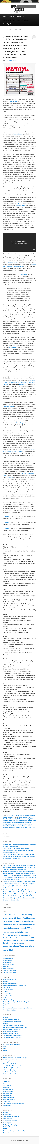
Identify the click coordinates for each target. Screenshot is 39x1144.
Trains (23, 826)
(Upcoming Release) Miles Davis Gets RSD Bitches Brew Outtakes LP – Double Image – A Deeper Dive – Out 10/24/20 (19, 878)
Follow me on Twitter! (9, 1064)
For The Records (8, 990)
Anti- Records (7, 1085)
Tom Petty (31, 940)
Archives (11, 16)
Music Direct (6, 966)
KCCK (4, 1046)
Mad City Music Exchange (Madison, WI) (15, 1027)
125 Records (6, 1081)
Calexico (10, 918)
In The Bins (19, 815)
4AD (4, 1083)
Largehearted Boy (8, 996)
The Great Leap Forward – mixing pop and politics (17, 1008)
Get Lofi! (5, 992)
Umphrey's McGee (18, 943)
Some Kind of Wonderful (18, 824)
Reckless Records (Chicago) (11, 1033)
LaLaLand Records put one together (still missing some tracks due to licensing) (19, 382)
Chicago (32, 918)
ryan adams (7, 940)
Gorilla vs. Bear (7, 994)
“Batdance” (10, 478)
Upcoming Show (26, 946)
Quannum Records (8, 1097)
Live (27, 928)
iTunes (14, 928)
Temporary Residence (9, 970)
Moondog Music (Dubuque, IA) (12, 1029)
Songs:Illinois (7, 1004)
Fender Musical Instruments (11, 1117)
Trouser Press (7, 1133)
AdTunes (5, 1112)
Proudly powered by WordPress (19, 1140)
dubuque (31, 921)
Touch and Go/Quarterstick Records (13, 1103)
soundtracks (28, 824)
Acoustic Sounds (8, 958)
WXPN (5, 1051)
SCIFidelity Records (9, 1099)
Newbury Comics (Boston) (10, 1031)
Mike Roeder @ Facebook (10, 1068)
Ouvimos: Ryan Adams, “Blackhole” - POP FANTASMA (19, 882)
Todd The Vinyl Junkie (9, 972)
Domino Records (8, 1091)
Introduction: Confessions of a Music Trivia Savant (16, 20)
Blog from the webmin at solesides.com (14, 986)
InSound (5, 1023)
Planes (9, 822)
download (24, 921)
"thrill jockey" (9, 914)
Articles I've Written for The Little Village (15, 1058)
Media (24, 815)
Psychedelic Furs (24, 822)
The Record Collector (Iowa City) (12, 1037)
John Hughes (13, 101)
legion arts (20, 928)
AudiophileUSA (7, 960)
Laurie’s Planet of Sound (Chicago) (13, 1025)
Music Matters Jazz (8, 968)
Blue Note (6, 1087)
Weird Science (20, 827)
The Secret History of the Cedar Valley (14, 1131)
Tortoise (6, 943)
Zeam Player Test (7, 24)
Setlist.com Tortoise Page (10, 1074)
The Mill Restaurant (17, 940)
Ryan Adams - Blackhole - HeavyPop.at (14, 890)
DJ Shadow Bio (20, 16)
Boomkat (5, 1017)
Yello (26, 827)
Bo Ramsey (27, 914)
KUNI (4, 1049)
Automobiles (22, 817)
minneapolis (13, 932)
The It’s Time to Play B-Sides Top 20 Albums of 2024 (18, 854)
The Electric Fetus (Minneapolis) (12, 1035)
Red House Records (9, 938)
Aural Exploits (7, 962)
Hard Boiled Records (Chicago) (12, 1021)
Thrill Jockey (7, 1101)
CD (18, 819)
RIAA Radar (6, 1129)
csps (5, 921)
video (4, 950)
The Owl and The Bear (9, 1010)
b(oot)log (5, 981)
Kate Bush (19, 820)
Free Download (8, 924)
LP (31, 928)
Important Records (8, 964)
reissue (17, 938)
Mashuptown (6, 998)
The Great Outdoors (16, 826)
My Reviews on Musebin (10, 1072)
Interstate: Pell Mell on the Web (12, 1066)
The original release (8, 406)
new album (25, 932)
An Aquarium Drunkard (9, 979)
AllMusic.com (7, 1114)
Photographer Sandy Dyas (10, 1125)
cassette (14, 819)
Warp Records (7, 1105)
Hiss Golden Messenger (21, 924)
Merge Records (7, 1093)
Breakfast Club (7, 819)
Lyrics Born (6, 932)
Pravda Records (7, 1095)
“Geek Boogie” (20, 423)
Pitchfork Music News (9, 1127)
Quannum (15, 935)
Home (5, 16)
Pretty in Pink (15, 822)
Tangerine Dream (20, 205)
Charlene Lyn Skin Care (10, 1060)
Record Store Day (25, 935)
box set (28, 817)
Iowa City (7, 928)
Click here (6, 516)
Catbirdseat (6, 988)
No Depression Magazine (10, 1121)
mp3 (19, 931)
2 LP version (12, 347)
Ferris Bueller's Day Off (25, 819)
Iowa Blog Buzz (7, 1119)
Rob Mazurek (27, 938)
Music (28, 815)
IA (31, 924)
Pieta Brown (8, 935)
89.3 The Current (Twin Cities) (11, 1044)
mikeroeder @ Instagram (10, 1070)
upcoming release (8, 827)
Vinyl (12, 817)
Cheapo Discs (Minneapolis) (11, 1019)
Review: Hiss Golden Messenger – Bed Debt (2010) (17, 896)
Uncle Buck (29, 826)
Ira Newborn (22, 384)
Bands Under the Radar (9, 983)
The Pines (26, 940)
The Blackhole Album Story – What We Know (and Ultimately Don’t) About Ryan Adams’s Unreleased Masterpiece (18, 886)
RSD (32, 938)
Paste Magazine (7, 1123)
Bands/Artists (12, 815)
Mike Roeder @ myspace (10, 1000)
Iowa (33, 924)
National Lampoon (18, 134)
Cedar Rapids (23, 918)
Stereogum (6, 1006)
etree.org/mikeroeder (9, 1062)
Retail (9, 817)
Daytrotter (15, 921)
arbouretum (19, 915)
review (22, 938)
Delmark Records (8, 1089)
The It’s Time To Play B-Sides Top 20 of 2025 (16, 848)
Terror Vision (19, 203)
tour (11, 943)
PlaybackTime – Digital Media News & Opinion (16, 1002)
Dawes (9, 921)
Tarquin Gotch (24, 274)
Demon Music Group (11, 262)
